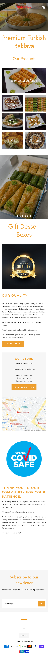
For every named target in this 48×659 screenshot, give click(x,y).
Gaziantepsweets (27, 641)
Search (24, 629)
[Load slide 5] (28, 216)
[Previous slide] (5, 216)
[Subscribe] (41, 603)
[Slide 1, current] (17, 216)
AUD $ (23, 635)
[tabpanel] (24, 15)
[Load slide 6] (30, 216)
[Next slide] (43, 216)
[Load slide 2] (20, 216)
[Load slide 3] (23, 216)
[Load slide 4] (25, 216)
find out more (13, 344)
